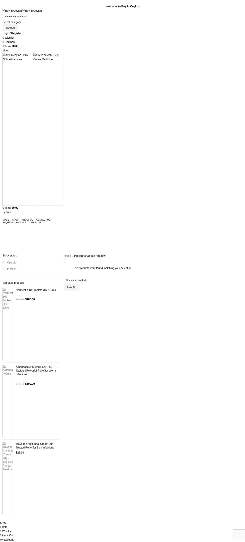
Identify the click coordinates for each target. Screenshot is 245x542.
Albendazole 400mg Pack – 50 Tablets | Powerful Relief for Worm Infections (36, 371)
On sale (11, 262)
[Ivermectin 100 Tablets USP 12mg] (7, 324)
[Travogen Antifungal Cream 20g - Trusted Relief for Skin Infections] (7, 478)
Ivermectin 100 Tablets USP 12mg (36, 290)
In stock (11, 268)
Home (68, 255)
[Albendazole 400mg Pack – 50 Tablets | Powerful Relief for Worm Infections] (7, 401)
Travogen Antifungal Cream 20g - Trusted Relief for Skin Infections (35, 445)
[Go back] (6, 228)
